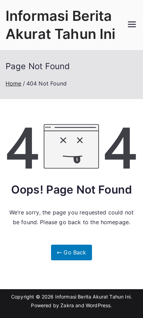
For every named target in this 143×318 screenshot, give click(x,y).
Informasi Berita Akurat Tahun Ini (93, 297)
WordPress (98, 305)
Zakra (67, 305)
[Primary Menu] (131, 25)
